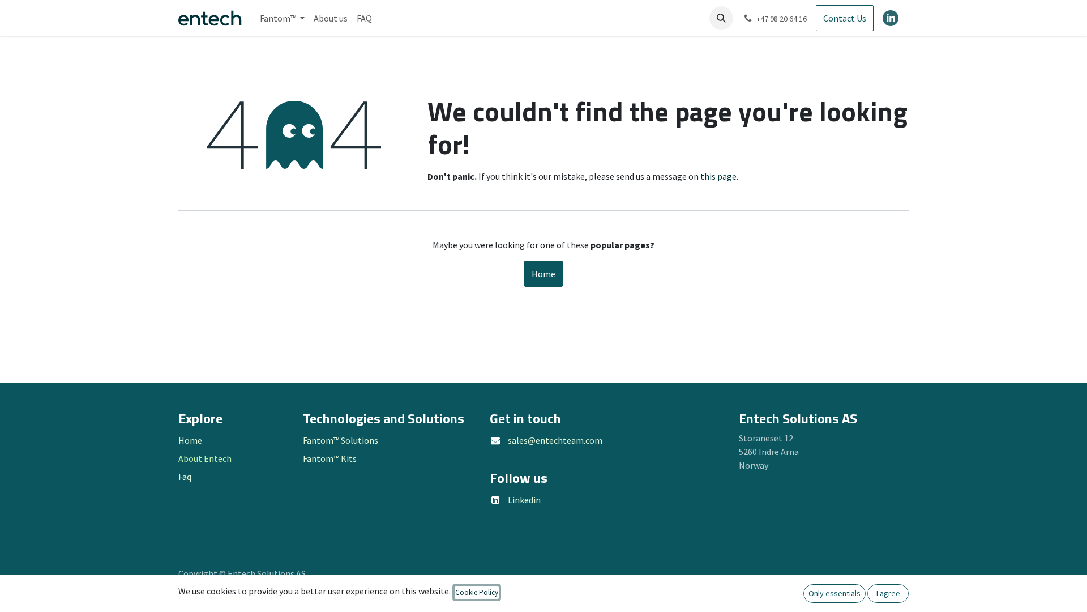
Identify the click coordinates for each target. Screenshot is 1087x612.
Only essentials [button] (834, 593)
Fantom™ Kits (330, 458)
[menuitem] (282, 18)
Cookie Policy (476, 592)
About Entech (205, 458)
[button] (721, 18)
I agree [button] (888, 593)
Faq (184, 476)
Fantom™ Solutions (340, 440)
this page (718, 176)
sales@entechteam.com (555, 440)
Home (543, 273)
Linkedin (524, 499)
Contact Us (844, 18)
